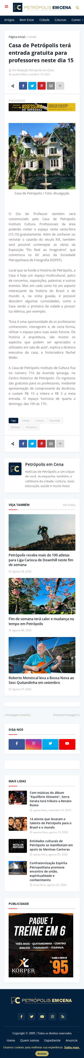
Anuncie (72, 1040)
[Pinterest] (41, 86)
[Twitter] (32, 86)
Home (11, 1040)
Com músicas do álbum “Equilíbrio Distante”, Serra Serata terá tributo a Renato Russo (51, 799)
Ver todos (69, 504)
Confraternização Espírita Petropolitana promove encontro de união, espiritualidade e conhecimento (48, 871)
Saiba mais (72, 1047)
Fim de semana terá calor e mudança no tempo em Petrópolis (41, 621)
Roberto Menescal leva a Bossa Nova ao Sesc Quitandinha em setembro (41, 680)
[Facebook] (23, 86)
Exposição (55, 420)
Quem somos (29, 1040)
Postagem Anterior (18, 715)
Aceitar (42, 1053)
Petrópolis (31, 427)
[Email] (51, 86)
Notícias (15, 427)
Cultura (39, 420)
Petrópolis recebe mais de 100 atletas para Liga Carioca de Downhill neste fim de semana (41, 560)
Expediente (52, 1040)
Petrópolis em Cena (44, 464)
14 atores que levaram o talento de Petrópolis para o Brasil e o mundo (51, 823)
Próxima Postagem (65, 715)
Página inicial (17, 37)
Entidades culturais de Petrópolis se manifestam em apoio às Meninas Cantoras (51, 845)
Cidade (32, 37)
